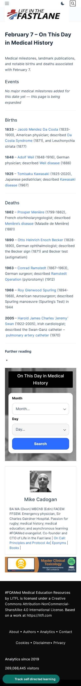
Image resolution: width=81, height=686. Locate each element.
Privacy (59, 643)
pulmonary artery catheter (27, 335)
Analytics (47, 632)
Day (15, 419)
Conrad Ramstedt (31, 268)
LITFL (14, 598)
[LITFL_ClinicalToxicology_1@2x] (40, 564)
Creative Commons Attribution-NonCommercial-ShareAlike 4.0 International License (37, 604)
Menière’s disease (19, 223)
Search (40, 444)
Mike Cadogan (40, 499)
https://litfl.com (39, 615)
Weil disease (50, 163)
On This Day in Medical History (40, 379)
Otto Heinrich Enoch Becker (40, 240)
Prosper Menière (30, 212)
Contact (65, 632)
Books (14, 548)
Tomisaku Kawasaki (33, 174)
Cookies (23, 643)
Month (17, 398)
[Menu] (7, 3)
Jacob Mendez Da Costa (37, 129)
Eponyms (59, 543)
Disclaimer (41, 643)
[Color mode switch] (62, 3)
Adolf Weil (25, 157)
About (14, 632)
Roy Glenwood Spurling (37, 290)
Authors (29, 632)
